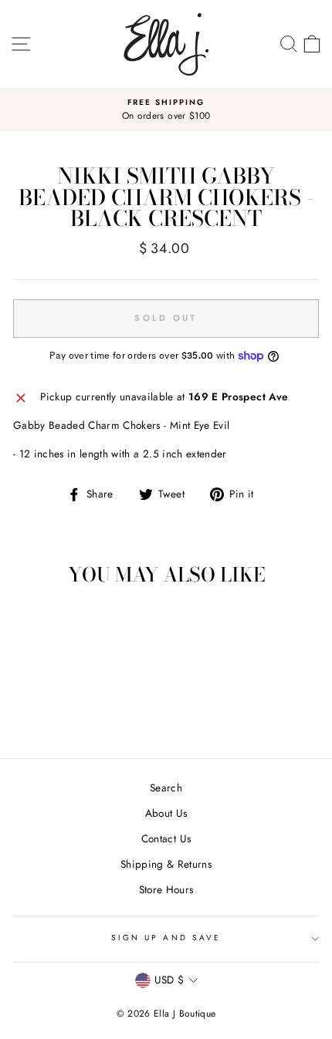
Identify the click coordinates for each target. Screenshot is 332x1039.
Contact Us (166, 838)
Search (166, 787)
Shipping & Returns (166, 864)
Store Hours (166, 889)
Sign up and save (166, 937)
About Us (166, 813)
